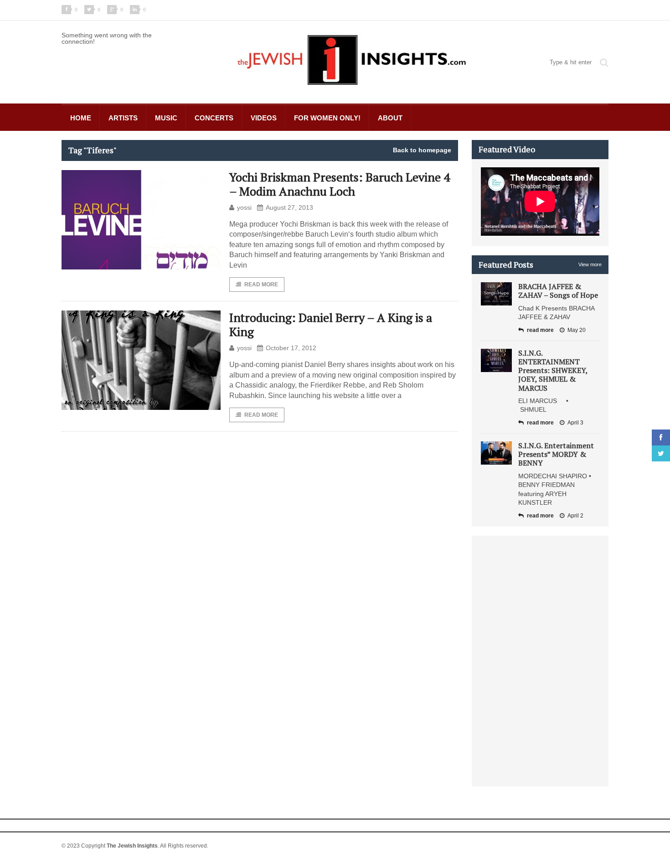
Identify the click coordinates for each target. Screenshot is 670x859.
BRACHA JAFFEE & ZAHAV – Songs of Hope (558, 290)
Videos (264, 118)
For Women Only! (327, 118)
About (390, 118)
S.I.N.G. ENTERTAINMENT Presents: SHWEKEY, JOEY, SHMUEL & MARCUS (553, 370)
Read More (261, 284)
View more (590, 264)
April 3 (575, 422)
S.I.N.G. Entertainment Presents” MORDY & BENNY (556, 454)
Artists (123, 118)
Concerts (214, 118)
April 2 (575, 515)
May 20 (576, 330)
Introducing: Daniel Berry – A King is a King (330, 324)
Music (166, 118)
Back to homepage (422, 150)
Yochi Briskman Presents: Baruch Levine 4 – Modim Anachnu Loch (339, 184)
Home (80, 118)
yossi (244, 207)
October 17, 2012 (291, 348)
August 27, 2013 (289, 207)
